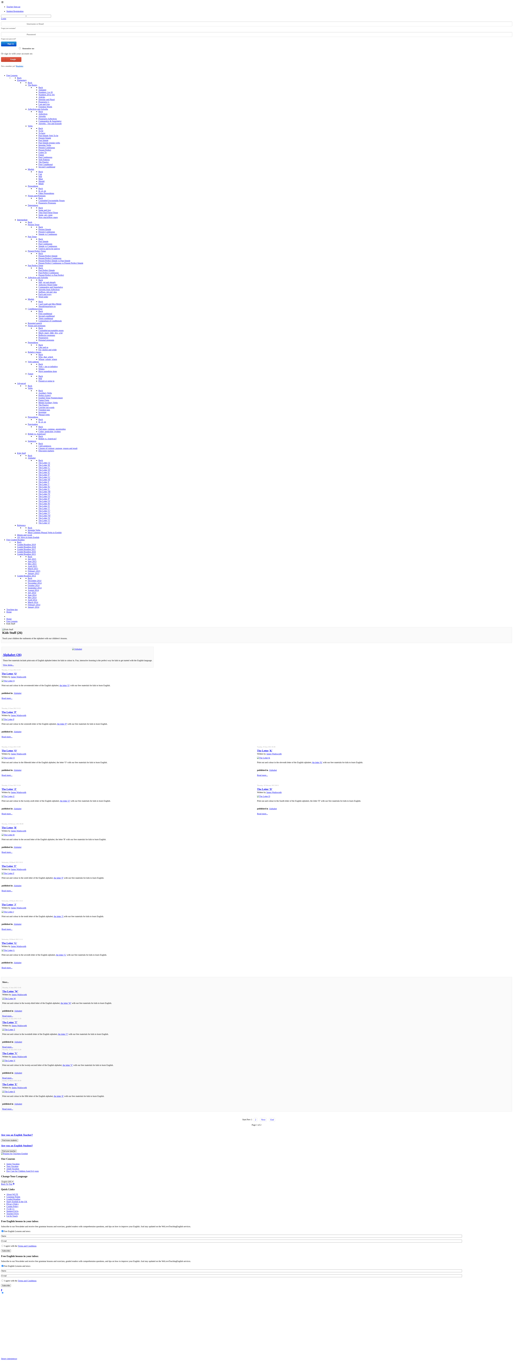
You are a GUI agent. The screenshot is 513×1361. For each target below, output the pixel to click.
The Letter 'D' (264, 789)
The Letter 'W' (10, 991)
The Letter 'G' (9, 943)
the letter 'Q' (65, 685)
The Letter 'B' (9, 827)
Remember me (28, 49)
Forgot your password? (8, 39)
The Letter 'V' (10, 1053)
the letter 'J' (59, 916)
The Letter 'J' (9, 904)
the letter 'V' (68, 1065)
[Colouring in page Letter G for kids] (8, 950)
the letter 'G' (61, 955)
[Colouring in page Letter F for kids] (8, 873)
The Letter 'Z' (9, 789)
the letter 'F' (58, 878)
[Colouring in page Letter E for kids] (8, 1091)
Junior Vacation (13, 1164)
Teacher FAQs (12, 1214)
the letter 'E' (59, 1096)
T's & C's (10, 1209)
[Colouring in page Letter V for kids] (8, 1060)
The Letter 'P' (9, 712)
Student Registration (15, 11)
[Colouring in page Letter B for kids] (8, 835)
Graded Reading (13, 1199)
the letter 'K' (317, 762)
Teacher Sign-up (13, 7)
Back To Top (7, 1184)
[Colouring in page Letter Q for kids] (8, 681)
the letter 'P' (62, 724)
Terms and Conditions (27, 1246)
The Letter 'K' (265, 750)
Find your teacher (9, 1151)
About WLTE (12, 1194)
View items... (8, 665)
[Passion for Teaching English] (14, 1153)
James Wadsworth (18, 677)
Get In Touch (12, 1216)
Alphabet (17, 693)
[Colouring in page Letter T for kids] (8, 1029)
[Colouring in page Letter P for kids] (8, 719)
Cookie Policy (12, 1206)
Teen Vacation (12, 1166)
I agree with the (20, 1246)
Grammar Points (13, 1197)
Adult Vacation (12, 1169)
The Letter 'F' (9, 866)
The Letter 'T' (10, 1022)
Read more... (7, 698)
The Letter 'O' (9, 750)
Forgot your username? (8, 28)
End (272, 1120)
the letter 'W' (66, 1003)
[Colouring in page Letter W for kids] (9, 998)
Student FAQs (12, 1211)
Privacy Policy (12, 1204)
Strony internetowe (9, 1359)
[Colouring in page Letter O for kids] (8, 758)
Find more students (9, 1140)
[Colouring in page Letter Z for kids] (8, 796)
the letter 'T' (63, 1034)
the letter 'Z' (65, 801)
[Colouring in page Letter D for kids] (263, 796)
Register (19, 66)
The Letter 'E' (10, 1084)
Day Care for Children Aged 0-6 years (22, 1171)
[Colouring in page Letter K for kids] (263, 758)
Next (263, 1120)
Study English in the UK (16, 1201)
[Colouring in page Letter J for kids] (8, 912)
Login (3, 19)
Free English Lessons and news (17, 1231)
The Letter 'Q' (9, 673)
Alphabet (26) (12, 655)
